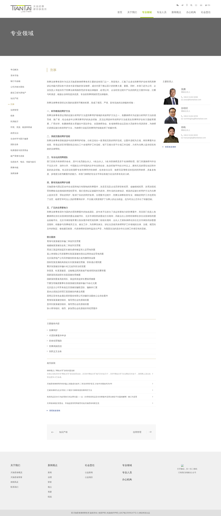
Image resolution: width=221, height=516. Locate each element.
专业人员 (161, 12)
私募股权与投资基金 (19, 150)
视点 (50, 487)
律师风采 (14, 482)
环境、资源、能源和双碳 (21, 127)
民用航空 (14, 121)
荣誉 (50, 482)
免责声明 (102, 513)
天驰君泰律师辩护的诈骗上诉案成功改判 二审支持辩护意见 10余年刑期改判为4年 (79, 384)
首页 (119, 12)
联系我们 (14, 487)
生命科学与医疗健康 (19, 139)
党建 (50, 492)
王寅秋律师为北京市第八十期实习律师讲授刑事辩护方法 (69, 390)
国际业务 (14, 144)
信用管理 (14, 110)
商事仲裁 (14, 167)
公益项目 (89, 477)
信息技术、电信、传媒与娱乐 (23, 162)
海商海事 (14, 173)
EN (209, 5)
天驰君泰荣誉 (16, 477)
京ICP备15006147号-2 (128, 513)
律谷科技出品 (144, 513)
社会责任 (206, 12)
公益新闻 (89, 472)
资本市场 (14, 75)
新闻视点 (176, 12)
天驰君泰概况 (16, 472)
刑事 (12, 104)
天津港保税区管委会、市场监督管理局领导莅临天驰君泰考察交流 (73, 403)
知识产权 (14, 98)
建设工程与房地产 (18, 93)
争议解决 (14, 70)
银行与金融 (15, 81)
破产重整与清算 (17, 156)
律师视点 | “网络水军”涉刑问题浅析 (99, 374)
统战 (50, 497)
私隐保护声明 (112, 513)
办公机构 (191, 12)
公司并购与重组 (17, 87)
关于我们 (132, 12)
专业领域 (147, 12)
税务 (12, 116)
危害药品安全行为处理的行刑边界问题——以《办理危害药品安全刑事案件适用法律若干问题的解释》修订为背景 (92, 397)
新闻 (50, 472)
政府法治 (14, 133)
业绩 (50, 477)
